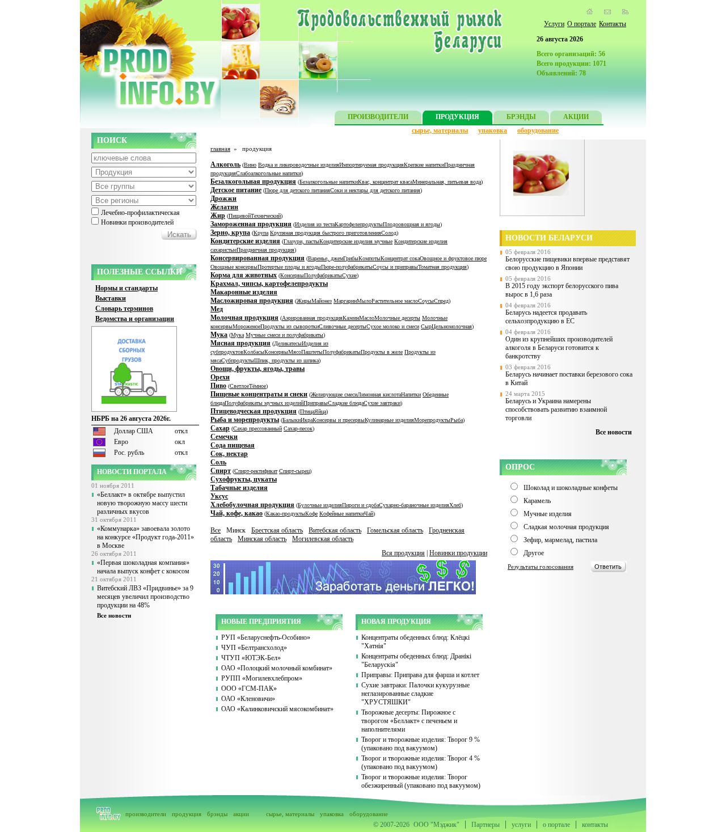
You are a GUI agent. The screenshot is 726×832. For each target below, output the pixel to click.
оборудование (538, 130)
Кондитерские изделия (245, 241)
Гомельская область (395, 530)
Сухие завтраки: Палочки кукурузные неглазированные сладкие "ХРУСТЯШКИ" (415, 693)
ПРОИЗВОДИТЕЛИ (378, 117)
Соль (218, 462)
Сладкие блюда (346, 403)
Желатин (224, 207)
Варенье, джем (325, 258)
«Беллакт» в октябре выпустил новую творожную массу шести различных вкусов (142, 503)
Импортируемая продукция (371, 165)
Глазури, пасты (301, 241)
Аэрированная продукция (312, 318)
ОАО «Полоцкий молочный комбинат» (276, 668)
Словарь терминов (124, 308)
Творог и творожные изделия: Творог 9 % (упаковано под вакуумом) (420, 744)
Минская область (262, 539)
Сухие (349, 275)
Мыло (364, 301)
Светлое (239, 386)
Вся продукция (403, 553)
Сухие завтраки (382, 403)
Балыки (291, 420)
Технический (266, 216)
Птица (307, 411)
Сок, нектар (229, 454)
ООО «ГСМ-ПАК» (249, 688)
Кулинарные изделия (389, 420)
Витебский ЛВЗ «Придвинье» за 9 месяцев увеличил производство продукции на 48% (145, 596)
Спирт (220, 471)
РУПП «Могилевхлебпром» (261, 678)
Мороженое (246, 326)
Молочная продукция (244, 318)
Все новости (114, 615)
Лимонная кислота (379, 394)
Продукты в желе (382, 352)
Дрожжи (223, 198)
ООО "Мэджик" (436, 825)
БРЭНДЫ (521, 117)
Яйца (320, 411)
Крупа (261, 233)
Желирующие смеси (334, 394)
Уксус (219, 496)
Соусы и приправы (395, 267)
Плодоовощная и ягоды (411, 224)
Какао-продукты (285, 513)
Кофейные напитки (341, 513)
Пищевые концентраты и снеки (258, 394)
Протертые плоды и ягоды (289, 267)
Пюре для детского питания (297, 190)
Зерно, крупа (230, 232)
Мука (218, 335)
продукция (186, 813)
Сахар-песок (298, 428)
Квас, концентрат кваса (385, 182)
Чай (368, 513)
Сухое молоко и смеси (392, 326)
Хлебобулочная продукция (252, 505)
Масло (366, 318)
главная (220, 148)
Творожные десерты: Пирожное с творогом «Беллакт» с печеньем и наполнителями (409, 720)
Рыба (456, 420)
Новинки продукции (458, 553)
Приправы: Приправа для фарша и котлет (420, 675)
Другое (534, 553)
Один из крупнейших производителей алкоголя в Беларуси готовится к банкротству (559, 347)
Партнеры (485, 825)
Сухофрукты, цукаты (243, 479)
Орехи (220, 377)
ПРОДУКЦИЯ (457, 117)
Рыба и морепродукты (244, 420)
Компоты (369, 258)
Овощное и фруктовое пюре (453, 258)
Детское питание (235, 190)
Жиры (304, 301)
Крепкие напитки (424, 165)
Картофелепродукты (359, 224)
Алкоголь (225, 164)
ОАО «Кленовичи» (248, 699)
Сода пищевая (232, 445)
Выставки (110, 298)
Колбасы (253, 352)
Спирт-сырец (294, 471)
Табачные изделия (239, 488)
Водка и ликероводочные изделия (298, 165)
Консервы (292, 275)
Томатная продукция (442, 267)
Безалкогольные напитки (328, 182)
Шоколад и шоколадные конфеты (571, 488)
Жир (217, 215)
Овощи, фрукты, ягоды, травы (257, 369)
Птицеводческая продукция (253, 411)
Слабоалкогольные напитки (268, 173)
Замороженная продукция (251, 224)
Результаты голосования (540, 566)
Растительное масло (395, 301)
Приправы (315, 403)
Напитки (411, 394)
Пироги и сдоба (360, 505)
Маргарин (345, 301)
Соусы (426, 301)
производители (145, 813)
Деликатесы (288, 343)
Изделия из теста (315, 224)
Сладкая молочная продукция (566, 527)
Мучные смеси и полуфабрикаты (284, 335)
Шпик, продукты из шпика (286, 360)
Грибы (350, 258)
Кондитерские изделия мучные (355, 241)
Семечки (224, 437)
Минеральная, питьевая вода (446, 182)
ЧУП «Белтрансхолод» (254, 648)
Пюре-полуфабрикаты (347, 267)
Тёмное (257, 386)
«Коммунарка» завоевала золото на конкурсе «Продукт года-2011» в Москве (145, 537)
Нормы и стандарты (126, 288)
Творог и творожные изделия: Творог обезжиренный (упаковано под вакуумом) (420, 781)
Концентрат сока (400, 258)
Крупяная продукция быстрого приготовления (325, 233)
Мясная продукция (240, 343)
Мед (216, 309)
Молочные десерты (397, 318)
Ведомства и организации (134, 319)
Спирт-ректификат (255, 471)
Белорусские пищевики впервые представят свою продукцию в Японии (567, 263)
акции (241, 813)
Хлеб (455, 505)
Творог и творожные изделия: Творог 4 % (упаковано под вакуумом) (420, 762)
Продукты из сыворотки (289, 326)
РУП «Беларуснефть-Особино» (265, 637)
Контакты (612, 24)
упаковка (492, 130)
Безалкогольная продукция (253, 181)
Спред (441, 301)
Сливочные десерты (342, 326)
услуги (521, 825)
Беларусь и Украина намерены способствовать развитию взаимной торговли (556, 409)
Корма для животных (243, 275)
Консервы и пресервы (339, 420)
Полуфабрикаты (323, 275)
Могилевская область (322, 539)
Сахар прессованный (257, 428)
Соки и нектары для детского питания (375, 190)
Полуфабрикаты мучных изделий (264, 403)
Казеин (351, 318)
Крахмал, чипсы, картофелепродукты (269, 284)
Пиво (218, 386)
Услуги (554, 24)
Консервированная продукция (257, 258)
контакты (595, 825)
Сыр (426, 326)
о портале (556, 825)
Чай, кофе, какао (236, 513)
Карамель (537, 501)
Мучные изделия (548, 514)
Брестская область (277, 530)
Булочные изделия (320, 505)
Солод (388, 233)
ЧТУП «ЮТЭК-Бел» (251, 658)
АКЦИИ (576, 117)
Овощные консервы (234, 267)
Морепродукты (432, 420)
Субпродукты (237, 360)
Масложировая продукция (251, 301)
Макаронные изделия (243, 292)
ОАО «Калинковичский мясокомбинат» (277, 709)
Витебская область (335, 530)
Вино (250, 165)
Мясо (294, 352)
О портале (581, 24)
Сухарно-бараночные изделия (414, 505)
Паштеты (312, 352)
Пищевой (240, 216)
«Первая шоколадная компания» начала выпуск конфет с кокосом (143, 567)
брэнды (217, 813)
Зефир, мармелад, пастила (560, 540)
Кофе (311, 513)
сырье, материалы (440, 130)
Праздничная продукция (265, 250)
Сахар (220, 428)
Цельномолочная (452, 326)
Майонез (321, 301)
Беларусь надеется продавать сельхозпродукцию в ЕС (546, 317)
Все (215, 530)
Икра (307, 420)
